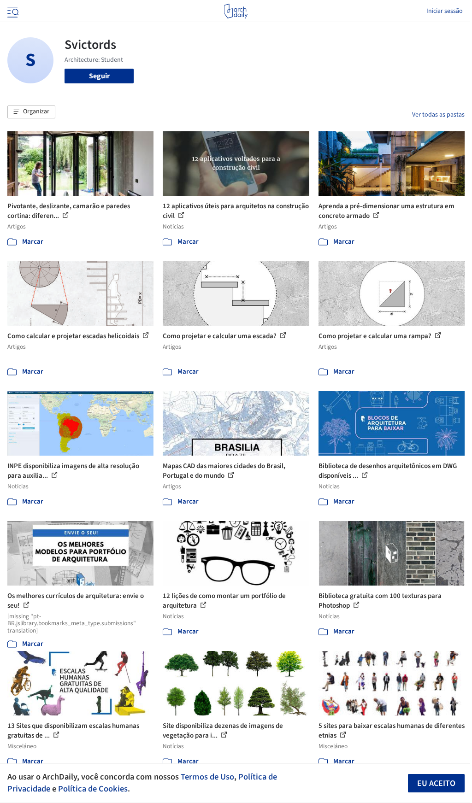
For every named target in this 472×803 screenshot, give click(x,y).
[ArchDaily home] (236, 11)
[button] (31, 112)
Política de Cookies (93, 789)
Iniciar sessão (444, 11)
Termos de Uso (207, 777)
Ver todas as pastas (438, 114)
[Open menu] (12, 11)
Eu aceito (436, 783)
